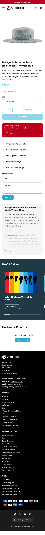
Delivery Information (8, 441)
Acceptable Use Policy (9, 467)
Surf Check (5, 405)
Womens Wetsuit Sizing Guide (11, 489)
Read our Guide (11, 306)
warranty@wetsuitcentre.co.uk (18, 387)
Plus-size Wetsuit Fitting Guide (11, 491)
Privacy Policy (6, 461)
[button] (3, 8)
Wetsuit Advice (6, 480)
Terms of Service (7, 455)
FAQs (3, 438)
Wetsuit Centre (19, 526)
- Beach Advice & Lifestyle (10, 425)
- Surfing (4, 414)
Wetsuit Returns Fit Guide (9, 447)
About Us (5, 396)
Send (6, 197)
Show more (8, 251)
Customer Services (7, 435)
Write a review (22, 340)
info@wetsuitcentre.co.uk (14, 384)
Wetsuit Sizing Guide (8, 483)
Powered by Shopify (29, 526)
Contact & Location (8, 402)
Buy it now (22, 117)
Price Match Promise (8, 450)
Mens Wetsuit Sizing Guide (10, 486)
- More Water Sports (8, 423)
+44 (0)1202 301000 (17, 381)
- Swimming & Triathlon (9, 417)
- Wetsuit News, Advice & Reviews (12, 411)
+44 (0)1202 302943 (20, 379)
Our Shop (5, 399)
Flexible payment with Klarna (11, 453)
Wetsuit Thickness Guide (9, 494)
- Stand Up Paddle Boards (9, 420)
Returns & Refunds (7, 444)
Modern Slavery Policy (9, 470)
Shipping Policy (6, 458)
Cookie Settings (7, 464)
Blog (3, 408)
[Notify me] (38, 133)
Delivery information (10, 91)
